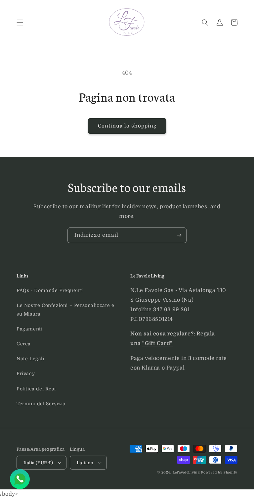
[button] (20, 22)
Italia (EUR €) (38, 462)
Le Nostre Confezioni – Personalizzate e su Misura (65, 309)
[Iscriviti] (179, 235)
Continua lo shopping (127, 126)
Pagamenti (29, 328)
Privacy (26, 373)
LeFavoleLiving (186, 472)
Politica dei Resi (36, 388)
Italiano (85, 462)
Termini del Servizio (41, 403)
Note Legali (30, 358)
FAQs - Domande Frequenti (50, 290)
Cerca (24, 343)
